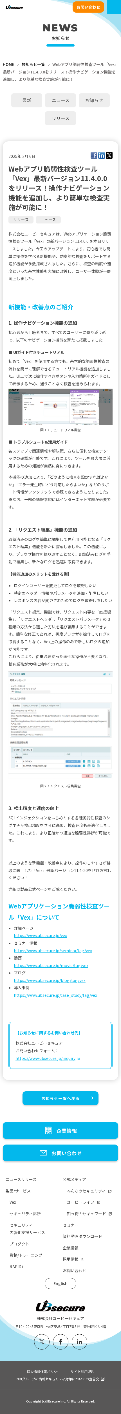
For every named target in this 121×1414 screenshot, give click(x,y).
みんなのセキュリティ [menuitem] (86, 1191)
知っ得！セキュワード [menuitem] (86, 1213)
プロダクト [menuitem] (19, 1244)
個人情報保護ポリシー (43, 1371)
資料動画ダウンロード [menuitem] (82, 1236)
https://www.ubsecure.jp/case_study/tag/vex (55, 995)
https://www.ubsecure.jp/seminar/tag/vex (53, 950)
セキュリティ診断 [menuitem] (25, 1213)
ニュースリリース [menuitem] (21, 1179)
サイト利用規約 (82, 1371)
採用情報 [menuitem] (71, 1259)
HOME (8, 64)
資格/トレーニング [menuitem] (26, 1255)
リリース (21, 219)
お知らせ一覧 (33, 64)
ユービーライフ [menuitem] (80, 1202)
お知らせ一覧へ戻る (60, 1098)
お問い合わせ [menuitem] (74, 1270)
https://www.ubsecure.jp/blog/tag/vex (50, 980)
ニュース (48, 219)
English (60, 1283)
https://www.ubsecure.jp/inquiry (45, 1058)
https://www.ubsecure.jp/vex (40, 935)
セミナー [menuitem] (71, 1225)
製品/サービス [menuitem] (18, 1191)
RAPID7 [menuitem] (17, 1266)
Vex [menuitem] (13, 1202)
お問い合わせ (88, 7)
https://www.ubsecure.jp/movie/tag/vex (51, 965)
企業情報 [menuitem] (71, 1248)
